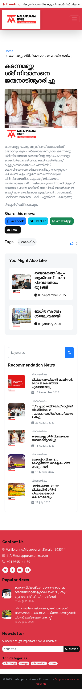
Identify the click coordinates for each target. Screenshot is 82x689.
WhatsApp (63, 221)
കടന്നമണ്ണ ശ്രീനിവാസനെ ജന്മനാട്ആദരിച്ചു (30, 73)
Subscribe (71, 649)
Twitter (39, 221)
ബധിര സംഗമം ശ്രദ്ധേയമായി (47, 313)
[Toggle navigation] (74, 19)
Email (14, 230)
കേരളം (24, 663)
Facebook (16, 221)
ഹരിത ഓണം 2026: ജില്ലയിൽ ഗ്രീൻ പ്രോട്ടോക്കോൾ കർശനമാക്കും (45, 491)
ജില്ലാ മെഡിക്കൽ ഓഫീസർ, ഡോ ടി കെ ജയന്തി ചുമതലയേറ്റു (52, 383)
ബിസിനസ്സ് (9, 663)
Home (9, 51)
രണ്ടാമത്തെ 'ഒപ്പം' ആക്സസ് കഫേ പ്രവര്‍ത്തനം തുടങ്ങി (50, 280)
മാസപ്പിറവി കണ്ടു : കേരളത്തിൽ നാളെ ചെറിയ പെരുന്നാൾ (50, 463)
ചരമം (53, 663)
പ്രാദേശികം (38, 663)
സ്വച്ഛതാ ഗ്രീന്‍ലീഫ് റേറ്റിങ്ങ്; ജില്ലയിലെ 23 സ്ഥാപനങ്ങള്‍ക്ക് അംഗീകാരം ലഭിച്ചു (52, 411)
